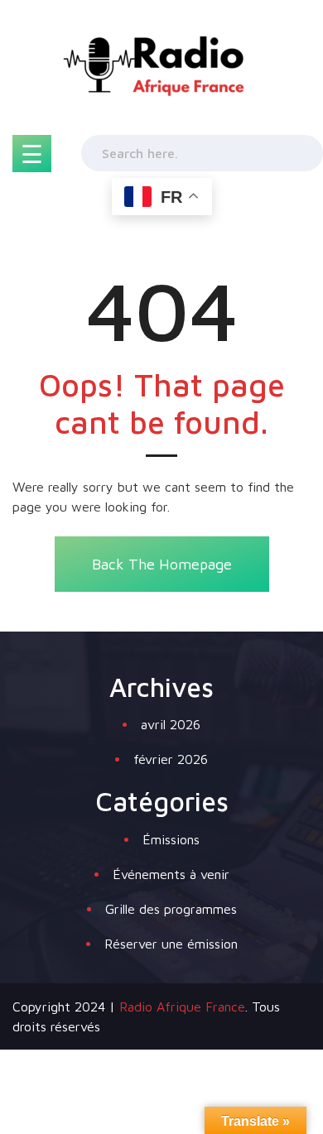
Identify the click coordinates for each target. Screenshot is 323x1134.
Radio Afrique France (182, 1006)
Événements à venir (171, 874)
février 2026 (170, 759)
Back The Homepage (162, 564)
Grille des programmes (171, 908)
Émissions (171, 839)
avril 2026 (170, 724)
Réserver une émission (171, 943)
